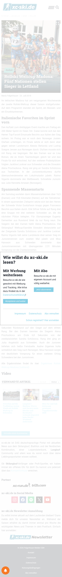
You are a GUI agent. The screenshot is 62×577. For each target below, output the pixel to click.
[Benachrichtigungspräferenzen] (5, 570)
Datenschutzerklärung (14, 295)
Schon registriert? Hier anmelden (42, 320)
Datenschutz (35, 313)
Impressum (20, 313)
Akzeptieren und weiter (15, 301)
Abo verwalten (52, 313)
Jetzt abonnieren (43, 289)
